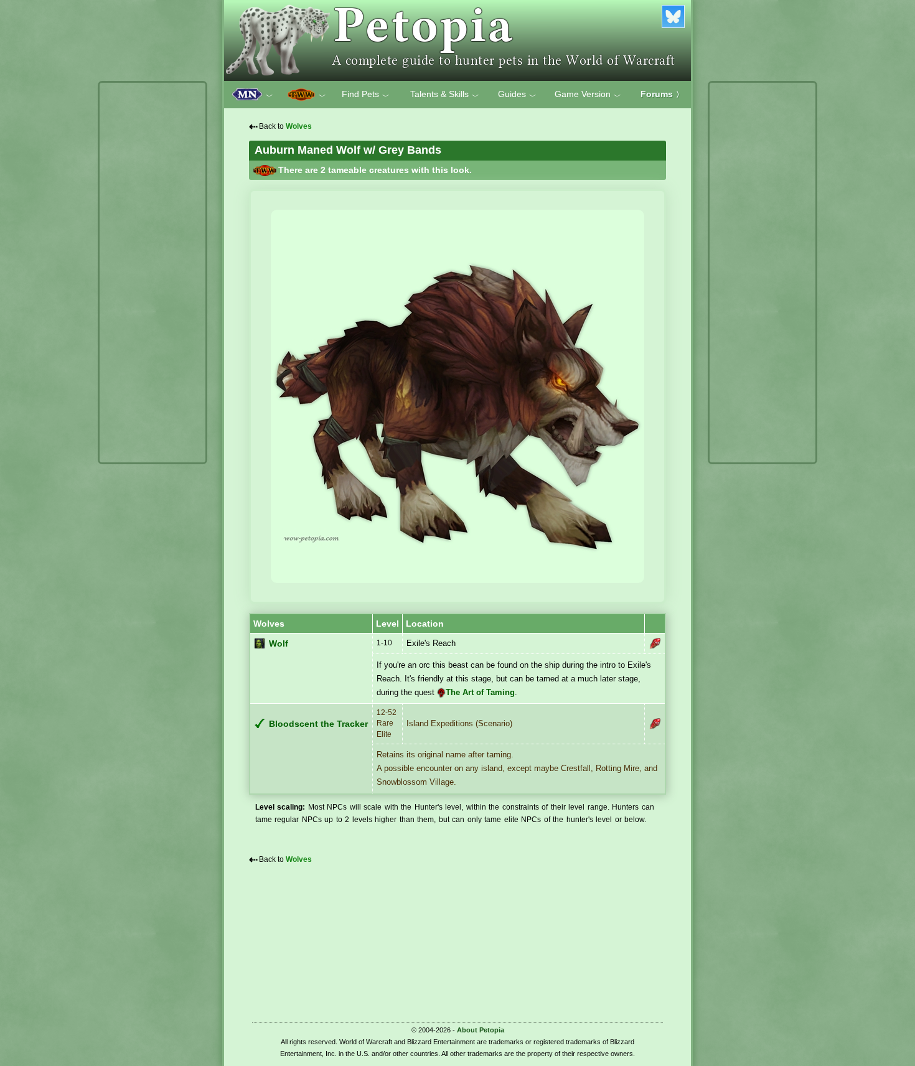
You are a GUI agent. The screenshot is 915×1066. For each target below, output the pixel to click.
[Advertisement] (152, 272)
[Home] (457, 40)
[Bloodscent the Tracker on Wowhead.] (654, 723)
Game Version (588, 94)
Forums (661, 94)
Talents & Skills (444, 94)
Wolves (299, 126)
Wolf (278, 643)
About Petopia (480, 1030)
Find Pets (366, 94)
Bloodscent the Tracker (318, 724)
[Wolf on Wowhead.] (654, 643)
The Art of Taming (480, 692)
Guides (517, 94)
